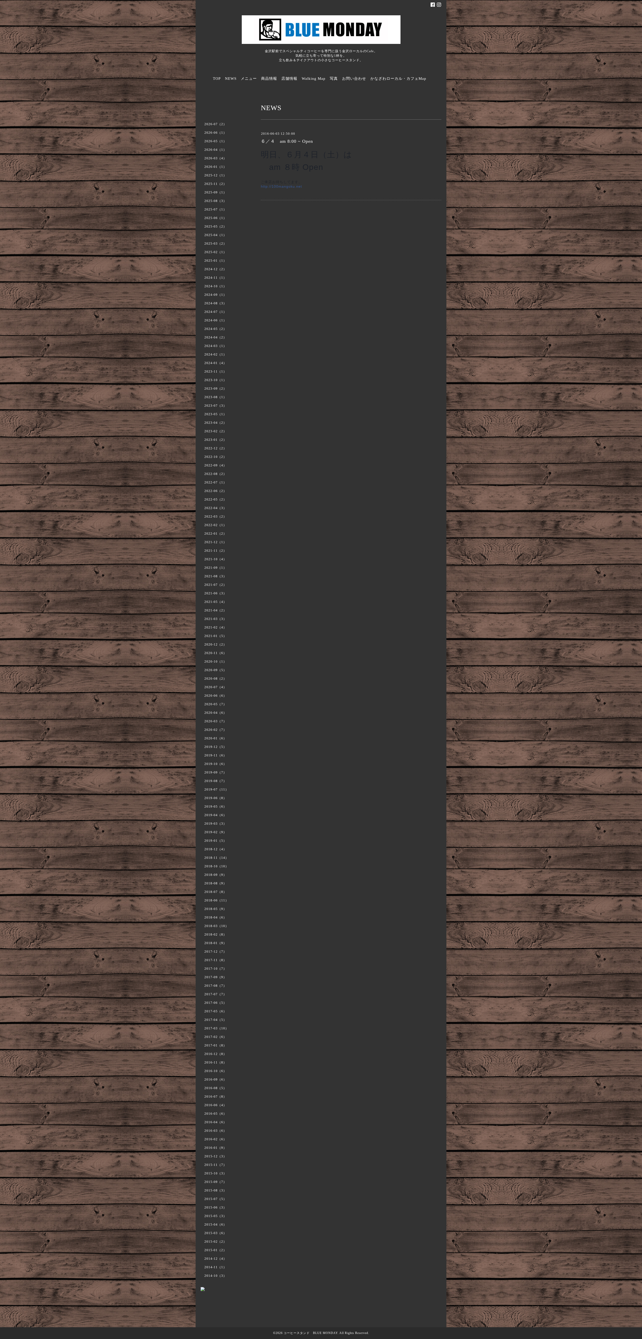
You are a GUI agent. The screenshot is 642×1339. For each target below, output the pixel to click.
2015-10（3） (215, 1173)
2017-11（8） (215, 960)
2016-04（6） (215, 1122)
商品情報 (269, 79)
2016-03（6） (215, 1131)
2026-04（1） (215, 150)
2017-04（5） (215, 1020)
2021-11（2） (215, 550)
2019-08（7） (215, 781)
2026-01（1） (215, 167)
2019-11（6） (215, 755)
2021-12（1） (215, 542)
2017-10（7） (215, 968)
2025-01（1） (215, 260)
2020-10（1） (215, 661)
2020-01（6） (215, 738)
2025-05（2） (215, 226)
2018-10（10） (216, 866)
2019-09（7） (215, 772)
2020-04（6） (215, 713)
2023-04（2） (215, 423)
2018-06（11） (216, 900)
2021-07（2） (215, 585)
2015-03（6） (215, 1233)
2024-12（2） (215, 269)
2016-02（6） (215, 1139)
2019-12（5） (215, 747)
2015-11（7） (215, 1165)
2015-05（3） (215, 1216)
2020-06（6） (215, 695)
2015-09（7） (215, 1182)
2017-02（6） (215, 1037)
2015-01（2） (215, 1250)
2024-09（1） (215, 295)
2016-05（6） (215, 1113)
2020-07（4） (215, 687)
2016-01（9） (215, 1148)
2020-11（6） (215, 653)
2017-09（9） (215, 977)
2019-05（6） (215, 806)
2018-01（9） (215, 943)
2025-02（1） (215, 252)
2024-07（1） (215, 312)
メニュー (249, 79)
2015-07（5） (215, 1199)
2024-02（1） (215, 354)
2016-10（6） (215, 1071)
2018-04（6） (215, 917)
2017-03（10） (216, 1028)
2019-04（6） (215, 815)
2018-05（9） (215, 909)
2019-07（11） (216, 789)
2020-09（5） (215, 670)
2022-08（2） (215, 474)
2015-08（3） (215, 1190)
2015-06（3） (215, 1207)
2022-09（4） (215, 465)
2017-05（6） (215, 1011)
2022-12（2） (215, 448)
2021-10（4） (215, 559)
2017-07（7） (215, 994)
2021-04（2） (215, 610)
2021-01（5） (215, 636)
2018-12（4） (215, 849)
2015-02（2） (215, 1241)
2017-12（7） (215, 951)
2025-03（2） (215, 243)
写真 (334, 79)
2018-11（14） (216, 858)
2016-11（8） (215, 1062)
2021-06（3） (215, 593)
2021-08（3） (215, 576)
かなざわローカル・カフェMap (398, 79)
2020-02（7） (215, 730)
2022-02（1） (215, 525)
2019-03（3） (215, 823)
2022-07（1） (215, 482)
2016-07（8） (215, 1096)
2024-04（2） (215, 337)
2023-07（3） (215, 405)
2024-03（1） (215, 346)
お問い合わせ (354, 79)
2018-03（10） (216, 926)
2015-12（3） (215, 1156)
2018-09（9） (215, 875)
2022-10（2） (215, 457)
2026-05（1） (215, 141)
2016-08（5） (215, 1088)
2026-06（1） (215, 132)
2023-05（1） (215, 414)
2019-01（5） (215, 840)
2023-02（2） (215, 431)
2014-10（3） (215, 1276)
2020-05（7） (215, 704)
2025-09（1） (215, 192)
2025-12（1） (215, 175)
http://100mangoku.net (281, 186)
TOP (217, 79)
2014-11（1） (215, 1267)
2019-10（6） (215, 764)
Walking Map (314, 79)
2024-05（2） (215, 329)
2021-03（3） (215, 619)
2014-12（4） (215, 1258)
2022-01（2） (215, 533)
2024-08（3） (215, 303)
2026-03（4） (215, 158)
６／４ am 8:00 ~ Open (287, 141)
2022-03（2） (215, 516)
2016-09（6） (215, 1079)
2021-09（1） (215, 568)
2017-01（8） (215, 1045)
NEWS (230, 79)
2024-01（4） (215, 363)
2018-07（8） (215, 892)
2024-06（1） (215, 320)
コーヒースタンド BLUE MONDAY (311, 1333)
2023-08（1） (215, 397)
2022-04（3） (215, 508)
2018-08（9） (215, 883)
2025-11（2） (215, 184)
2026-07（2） (215, 124)
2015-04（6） (215, 1224)
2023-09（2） (215, 388)
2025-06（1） (215, 218)
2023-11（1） (215, 371)
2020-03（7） (215, 721)
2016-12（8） (215, 1054)
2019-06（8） (215, 798)
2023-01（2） (215, 440)
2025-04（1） (215, 235)
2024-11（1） (215, 277)
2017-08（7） (215, 986)
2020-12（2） (215, 644)
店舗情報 (289, 79)
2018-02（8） (215, 934)
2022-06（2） (215, 491)
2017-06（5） (215, 1003)
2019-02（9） (215, 832)
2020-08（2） (215, 678)
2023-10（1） (215, 380)
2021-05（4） (215, 602)
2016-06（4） (215, 1105)
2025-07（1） (215, 209)
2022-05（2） (215, 499)
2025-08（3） (215, 201)
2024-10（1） (215, 286)
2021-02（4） (215, 627)
